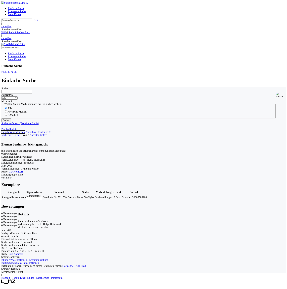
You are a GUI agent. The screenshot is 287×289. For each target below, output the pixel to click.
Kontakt (5, 277)
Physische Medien (17, 111)
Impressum (56, 277)
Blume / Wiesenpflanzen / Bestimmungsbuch (24, 260)
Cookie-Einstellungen (23, 277)
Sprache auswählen (11, 29)
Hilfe (4, 32)
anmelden (6, 26)
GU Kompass (16, 171)
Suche (4, 88)
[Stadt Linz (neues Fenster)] (8, 283)
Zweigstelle (7, 94)
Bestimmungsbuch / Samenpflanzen (20, 262)
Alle (9, 108)
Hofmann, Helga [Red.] (74, 265)
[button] (281, 95)
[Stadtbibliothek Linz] (13, 2)
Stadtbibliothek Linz (19, 32)
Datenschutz (42, 277)
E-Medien (12, 115)
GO (36, 20)
